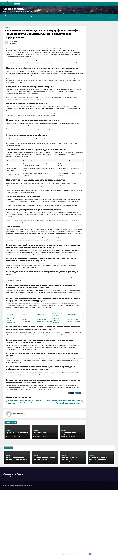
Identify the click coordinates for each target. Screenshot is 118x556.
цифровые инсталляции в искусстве (57, 320)
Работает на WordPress (8, 485)
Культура (7, 27)
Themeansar (29, 485)
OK (90, 554)
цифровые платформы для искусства (57, 313)
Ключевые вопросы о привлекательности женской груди (98, 459)
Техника (48, 16)
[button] (110, 18)
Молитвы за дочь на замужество (69, 458)
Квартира (78, 16)
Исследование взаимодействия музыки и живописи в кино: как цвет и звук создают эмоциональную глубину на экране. (26, 402)
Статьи (70, 16)
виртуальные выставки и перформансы (11, 320)
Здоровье (8, 19)
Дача (33, 16)
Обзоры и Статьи (22, 16)
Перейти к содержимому (7, 1)
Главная (11, 16)
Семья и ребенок (13, 8)
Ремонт (96, 16)
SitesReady (14, 41)
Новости (40, 16)
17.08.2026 (10, 461)
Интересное (87, 16)
